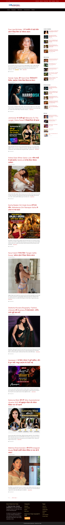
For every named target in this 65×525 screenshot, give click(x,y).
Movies (33, 9)
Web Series (20, 9)
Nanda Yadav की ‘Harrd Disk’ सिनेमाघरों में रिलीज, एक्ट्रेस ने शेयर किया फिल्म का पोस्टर (53, 36)
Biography (14, 9)
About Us (44, 506)
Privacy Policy (45, 516)
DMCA (43, 512)
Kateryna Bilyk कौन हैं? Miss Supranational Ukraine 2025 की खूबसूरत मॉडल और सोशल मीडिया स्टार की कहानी (23, 402)
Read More (25, 69)
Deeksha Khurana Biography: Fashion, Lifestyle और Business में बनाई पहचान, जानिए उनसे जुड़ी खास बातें (23, 310)
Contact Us (44, 507)
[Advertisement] (32, 18)
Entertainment (27, 9)
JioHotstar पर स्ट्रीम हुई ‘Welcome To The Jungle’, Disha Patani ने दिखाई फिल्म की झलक (53, 41)
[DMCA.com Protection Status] (27, 519)
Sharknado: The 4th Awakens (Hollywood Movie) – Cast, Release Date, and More (53, 116)
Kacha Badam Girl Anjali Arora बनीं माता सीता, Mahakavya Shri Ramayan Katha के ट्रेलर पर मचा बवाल (23, 207)
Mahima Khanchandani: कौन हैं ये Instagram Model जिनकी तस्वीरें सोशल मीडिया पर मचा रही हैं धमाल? (24, 450)
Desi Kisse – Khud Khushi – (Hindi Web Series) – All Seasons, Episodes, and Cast (53, 78)
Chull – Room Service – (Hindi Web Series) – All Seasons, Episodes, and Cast (53, 73)
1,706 (13, 497)
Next (15, 497)
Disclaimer (44, 511)
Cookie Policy (45, 509)
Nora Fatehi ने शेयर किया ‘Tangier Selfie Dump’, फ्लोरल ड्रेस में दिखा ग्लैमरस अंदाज (53, 106)
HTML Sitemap (45, 514)
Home (8, 9)
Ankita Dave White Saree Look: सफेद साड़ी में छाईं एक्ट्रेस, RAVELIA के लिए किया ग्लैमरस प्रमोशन (23, 160)
